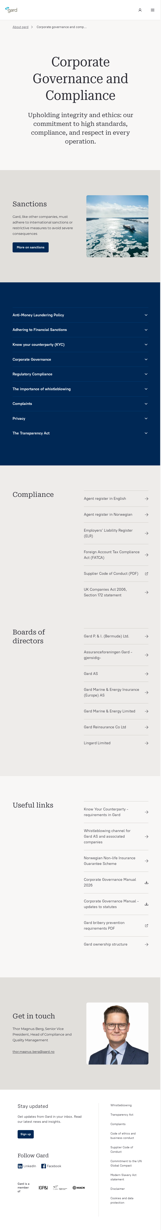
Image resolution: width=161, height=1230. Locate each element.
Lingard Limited (97, 743)
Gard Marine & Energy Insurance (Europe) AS (111, 692)
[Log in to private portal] (140, 10)
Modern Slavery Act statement (123, 1177)
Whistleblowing (121, 1105)
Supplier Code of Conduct (121, 1150)
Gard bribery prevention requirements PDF (104, 925)
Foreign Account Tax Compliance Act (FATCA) (112, 555)
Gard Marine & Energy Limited (109, 711)
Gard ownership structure (105, 944)
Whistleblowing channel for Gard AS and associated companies (107, 836)
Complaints (118, 1124)
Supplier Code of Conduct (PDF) (111, 573)
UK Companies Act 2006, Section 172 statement (105, 592)
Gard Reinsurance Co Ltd (105, 727)
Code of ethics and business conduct (123, 1136)
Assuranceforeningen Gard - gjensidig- (108, 655)
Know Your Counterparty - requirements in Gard (106, 812)
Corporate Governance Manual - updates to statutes (111, 904)
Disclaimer (117, 1189)
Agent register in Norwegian (108, 514)
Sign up (26, 1134)
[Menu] (152, 10)
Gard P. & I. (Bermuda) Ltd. (106, 636)
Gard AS (91, 673)
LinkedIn (29, 1166)
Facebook (54, 1166)
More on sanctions (30, 247)
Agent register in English (105, 498)
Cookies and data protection (121, 1200)
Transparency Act (121, 1114)
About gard (21, 27)
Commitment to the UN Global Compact (126, 1163)
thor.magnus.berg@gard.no (34, 1052)
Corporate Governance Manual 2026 (110, 882)
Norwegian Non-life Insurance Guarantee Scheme (109, 861)
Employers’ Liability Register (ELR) (108, 533)
